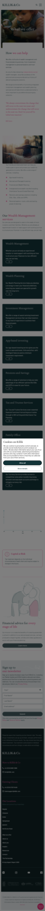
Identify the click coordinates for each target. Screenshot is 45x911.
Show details (22, 468)
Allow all (22, 463)
